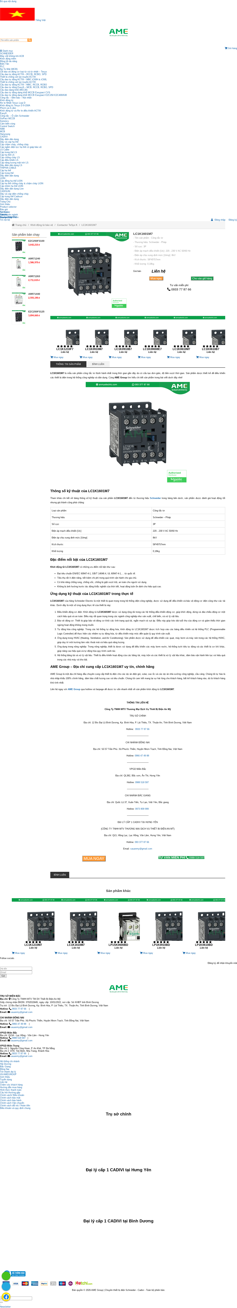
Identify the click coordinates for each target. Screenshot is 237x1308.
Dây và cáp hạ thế (9, 142)
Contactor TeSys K (67, 225)
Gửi (3, 976)
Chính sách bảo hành (10, 1100)
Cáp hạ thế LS (7, 155)
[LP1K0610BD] (204, 925)
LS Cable (4, 149)
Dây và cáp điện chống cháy (14, 194)
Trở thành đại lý (8, 1071)
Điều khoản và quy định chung (15, 1108)
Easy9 (3, 113)
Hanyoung (5, 134)
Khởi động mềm (8, 58)
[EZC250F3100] (19, 246)
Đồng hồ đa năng (8, 61)
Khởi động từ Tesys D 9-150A (15, 105)
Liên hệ (3, 214)
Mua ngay (156, 278)
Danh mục (7, 51)
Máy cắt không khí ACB (12, 56)
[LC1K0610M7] (181, 336)
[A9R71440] (19, 299)
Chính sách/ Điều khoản (12, 1095)
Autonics (4, 121)
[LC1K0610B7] (210, 336)
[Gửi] (1, 1302)
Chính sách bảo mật (10, 1097)
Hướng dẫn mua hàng (11, 1087)
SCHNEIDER (6, 53)
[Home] (118, 32)
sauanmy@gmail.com (141, 848)
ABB (2, 129)
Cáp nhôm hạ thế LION (11, 186)
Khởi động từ (6, 100)
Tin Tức (4, 212)
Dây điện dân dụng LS (11, 165)
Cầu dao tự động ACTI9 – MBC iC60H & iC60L (23, 79)
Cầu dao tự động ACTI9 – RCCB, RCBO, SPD (23, 74)
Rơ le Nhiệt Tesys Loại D (12, 103)
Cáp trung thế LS (8, 152)
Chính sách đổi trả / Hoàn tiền (15, 1105)
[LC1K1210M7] (33, 925)
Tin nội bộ (5, 220)
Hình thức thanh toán (10, 1090)
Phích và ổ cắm (8, 108)
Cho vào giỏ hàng (202, 278)
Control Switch (7, 126)
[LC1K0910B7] (123, 336)
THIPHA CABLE (8, 168)
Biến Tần (4, 64)
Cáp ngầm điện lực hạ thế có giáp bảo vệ (20, 147)
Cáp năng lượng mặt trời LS (14, 162)
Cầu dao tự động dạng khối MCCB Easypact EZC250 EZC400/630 (33, 95)
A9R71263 (34, 276)
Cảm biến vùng (7, 123)
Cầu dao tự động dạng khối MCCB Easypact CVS (25, 92)
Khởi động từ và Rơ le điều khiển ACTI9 (20, 110)
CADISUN (5, 191)
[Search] (29, 40)
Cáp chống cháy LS (10, 157)
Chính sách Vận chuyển (12, 1103)
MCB (2, 131)
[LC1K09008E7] (152, 336)
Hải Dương (5, 1064)
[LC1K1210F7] (64, 336)
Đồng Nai (4, 1069)
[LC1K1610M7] (75, 925)
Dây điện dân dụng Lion (12, 188)
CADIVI (4, 136)
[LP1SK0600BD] (118, 925)
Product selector (8, 207)
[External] (14, 1277)
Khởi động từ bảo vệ (42, 225)
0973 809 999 (142, 809)
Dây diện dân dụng (9, 175)
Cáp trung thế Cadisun (11, 196)
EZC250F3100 (36, 240)
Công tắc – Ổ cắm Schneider (14, 116)
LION (2, 178)
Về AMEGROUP (8, 1074)
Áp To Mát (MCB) (9, 69)
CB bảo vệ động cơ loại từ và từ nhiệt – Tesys (23, 71)
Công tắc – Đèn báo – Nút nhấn (16, 97)
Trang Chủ (5, 201)
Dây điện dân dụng (9, 139)
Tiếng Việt (40, 20)
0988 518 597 (142, 782)
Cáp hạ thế (5, 170)
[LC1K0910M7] (94, 336)
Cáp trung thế (7, 173)
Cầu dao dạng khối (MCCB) (13, 90)
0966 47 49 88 (142, 755)
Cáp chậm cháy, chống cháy (14, 144)
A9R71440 (34, 294)
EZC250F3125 (36, 311)
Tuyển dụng (6, 217)
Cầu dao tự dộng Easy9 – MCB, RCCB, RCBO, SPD (26, 87)
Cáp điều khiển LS (9, 160)
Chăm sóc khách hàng (11, 1084)
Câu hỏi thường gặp (10, 1092)
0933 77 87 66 (181, 289)
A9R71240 (34, 258)
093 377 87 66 (142, 842)
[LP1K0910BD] (161, 925)
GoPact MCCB (7, 118)
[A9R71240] (19, 264)
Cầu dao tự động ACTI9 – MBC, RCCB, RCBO (23, 84)
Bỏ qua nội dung (8, 1)
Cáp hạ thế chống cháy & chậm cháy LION (21, 183)
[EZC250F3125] (19, 317)
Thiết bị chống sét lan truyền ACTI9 (18, 77)
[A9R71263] (19, 282)
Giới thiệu (5, 204)
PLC (2, 66)
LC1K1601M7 (89, 225)
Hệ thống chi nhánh (9, 1061)
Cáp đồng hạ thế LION (11, 181)
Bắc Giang (5, 1066)
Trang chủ (20, 225)
